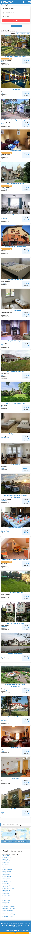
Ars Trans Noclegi (15, 310)
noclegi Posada (5, 883)
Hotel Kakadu (15, 809)
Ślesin (2, 61)
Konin (2, 313)
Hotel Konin (15, 778)
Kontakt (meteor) (14, 924)
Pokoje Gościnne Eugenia (15, 279)
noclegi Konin (5, 855)
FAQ (29, 924)
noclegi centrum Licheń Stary (9, 914)
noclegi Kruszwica (6, 876)
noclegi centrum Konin (7, 913)
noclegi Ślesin (5, 859)
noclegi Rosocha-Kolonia (8, 888)
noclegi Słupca (5, 862)
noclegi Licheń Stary (7, 857)
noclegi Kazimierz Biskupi (8, 904)
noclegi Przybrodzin (7, 866)
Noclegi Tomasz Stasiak (15, 654)
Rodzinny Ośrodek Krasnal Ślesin (15, 56)
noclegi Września (6, 878)
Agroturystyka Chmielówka (15, 528)
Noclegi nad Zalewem (15, 434)
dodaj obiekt (15, 927)
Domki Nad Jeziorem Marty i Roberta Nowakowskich (15, 496)
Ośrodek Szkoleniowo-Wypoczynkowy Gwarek (15, 120)
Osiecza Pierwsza (5, 531)
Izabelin (3, 565)
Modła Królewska (5, 437)
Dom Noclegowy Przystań (15, 183)
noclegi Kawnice (6, 902)
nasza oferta (25, 925)
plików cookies (17, 933)
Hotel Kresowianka (15, 747)
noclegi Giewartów (6, 861)
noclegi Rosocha (6, 893)
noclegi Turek (5, 873)
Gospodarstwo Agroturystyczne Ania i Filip (15, 559)
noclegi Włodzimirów (7, 879)
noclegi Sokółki (5, 886)
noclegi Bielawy (6, 885)
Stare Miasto (4, 720)
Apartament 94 (15, 464)
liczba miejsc (22, 33)
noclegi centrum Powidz (8, 916)
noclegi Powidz (5, 864)
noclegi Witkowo (6, 874)
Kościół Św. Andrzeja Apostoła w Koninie (15, 841)
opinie (28, 33)
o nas (18, 925)
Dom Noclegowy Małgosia (15, 623)
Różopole (3, 657)
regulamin (23, 924)
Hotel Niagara (15, 89)
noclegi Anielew (6, 898)
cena (17, 33)
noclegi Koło (5, 867)
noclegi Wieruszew (6, 881)
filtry (16, 26)
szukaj (16, 20)
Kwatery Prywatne (15, 150)
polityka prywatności (8, 925)
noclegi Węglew (6, 892)
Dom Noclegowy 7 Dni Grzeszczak (15, 246)
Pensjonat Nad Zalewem (15, 717)
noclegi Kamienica (6, 900)
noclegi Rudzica (6, 895)
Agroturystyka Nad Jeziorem (15, 403)
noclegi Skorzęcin (6, 871)
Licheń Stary (4, 189)
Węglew (3, 93)
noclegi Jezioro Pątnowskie (8, 908)
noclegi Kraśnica (6, 890)
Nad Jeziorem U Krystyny (15, 341)
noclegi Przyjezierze (7, 869)
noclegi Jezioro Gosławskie (8, 906)
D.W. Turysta (15, 215)
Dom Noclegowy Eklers (15, 592)
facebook (5, 924)
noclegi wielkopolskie (7, 910)
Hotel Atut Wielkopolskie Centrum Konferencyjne (15, 685)
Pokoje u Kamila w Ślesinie (15, 371)
